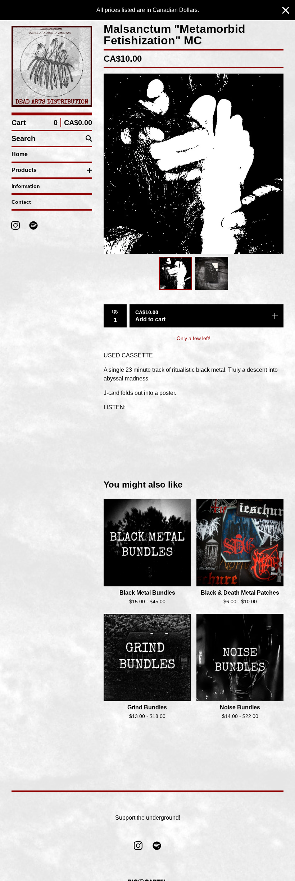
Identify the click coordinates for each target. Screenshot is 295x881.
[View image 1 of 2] (175, 273)
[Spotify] (33, 225)
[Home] (52, 66)
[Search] (89, 138)
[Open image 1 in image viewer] (193, 164)
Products (24, 170)
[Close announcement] (285, 10)
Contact (21, 202)
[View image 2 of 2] (211, 273)
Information (26, 186)
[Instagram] (15, 225)
